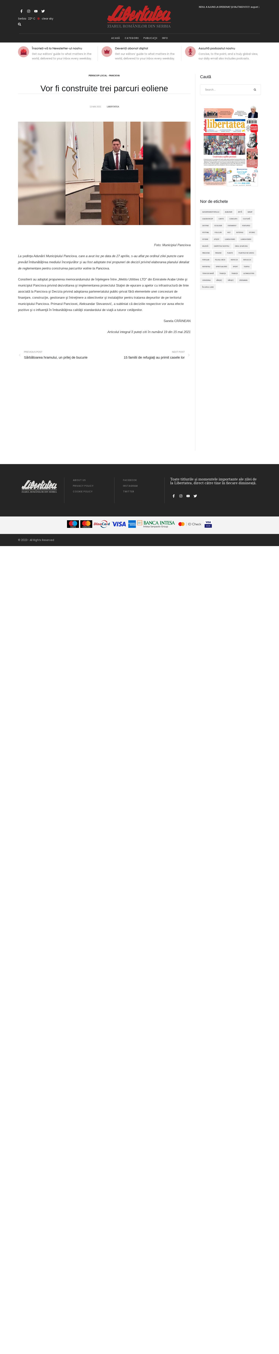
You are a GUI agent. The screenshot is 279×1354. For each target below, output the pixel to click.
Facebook (130, 480)
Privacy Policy (83, 485)
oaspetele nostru (221, 246)
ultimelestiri (248, 273)
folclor (218, 232)
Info (165, 38)
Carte (221, 219)
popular (205, 260)
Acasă (115, 38)
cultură (246, 219)
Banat (250, 212)
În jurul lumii (208, 287)
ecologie (218, 226)
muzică (205, 246)
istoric (252, 232)
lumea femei (230, 239)
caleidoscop (207, 219)
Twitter (128, 491)
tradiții (234, 273)
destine (205, 226)
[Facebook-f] (21, 11)
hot (229, 232)
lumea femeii (246, 239)
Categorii (132, 38)
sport (235, 267)
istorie (205, 239)
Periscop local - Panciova (104, 75)
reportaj (206, 267)
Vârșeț (231, 280)
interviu (239, 232)
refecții (234, 260)
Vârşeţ (219, 280)
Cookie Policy (83, 491)
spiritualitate (221, 267)
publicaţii (150, 38)
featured (246, 226)
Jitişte (216, 239)
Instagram (130, 485)
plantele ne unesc (246, 253)
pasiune (218, 253)
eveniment (232, 226)
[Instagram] (28, 11)
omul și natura (241, 246)
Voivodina (206, 280)
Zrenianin (243, 280)
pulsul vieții (220, 260)
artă (240, 212)
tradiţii (222, 273)
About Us (79, 480)
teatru (247, 267)
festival (205, 232)
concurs (233, 219)
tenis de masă (208, 273)
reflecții (247, 260)
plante (230, 253)
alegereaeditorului (210, 212)
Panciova (206, 253)
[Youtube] (35, 11)
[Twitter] (43, 11)
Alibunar (228, 212)
